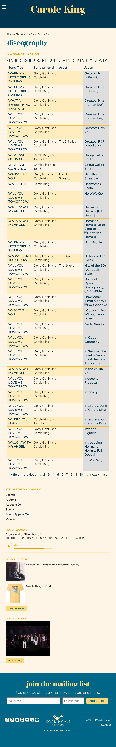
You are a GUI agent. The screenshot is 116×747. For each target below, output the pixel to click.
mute (16, 545)
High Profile (93, 242)
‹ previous (28, 475)
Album (89, 68)
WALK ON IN (18, 184)
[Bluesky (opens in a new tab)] (17, 720)
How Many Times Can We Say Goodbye (95, 301)
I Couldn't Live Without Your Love (95, 315)
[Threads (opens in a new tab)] (12, 720)
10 (81, 475)
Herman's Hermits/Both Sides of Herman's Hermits (94, 229)
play (9, 546)
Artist (63, 68)
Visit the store (16, 609)
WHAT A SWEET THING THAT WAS (19, 105)
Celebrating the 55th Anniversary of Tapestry (52, 565)
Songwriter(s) (44, 68)
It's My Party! (93, 460)
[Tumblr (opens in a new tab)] (32, 720)
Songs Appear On (40, 34)
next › (94, 475)
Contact (106, 725)
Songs (10, 509)
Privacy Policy (103, 720)
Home (10, 34)
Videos (10, 519)
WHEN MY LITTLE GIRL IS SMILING (19, 77)
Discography (22, 34)
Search (10, 495)
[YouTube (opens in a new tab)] (37, 720)
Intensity (90, 392)
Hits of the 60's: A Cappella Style (95, 270)
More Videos (15, 661)
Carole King (58, 9)
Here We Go (93, 194)
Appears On (14, 505)
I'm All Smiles (94, 324)
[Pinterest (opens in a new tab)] (22, 720)
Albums (11, 500)
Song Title (15, 68)
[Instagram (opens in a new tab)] (27, 720)
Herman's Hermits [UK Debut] (93, 211)
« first (15, 475)
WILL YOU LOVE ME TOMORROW (18, 118)
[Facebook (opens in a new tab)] (7, 720)
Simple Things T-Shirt (38, 586)
